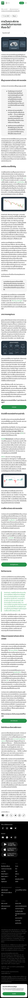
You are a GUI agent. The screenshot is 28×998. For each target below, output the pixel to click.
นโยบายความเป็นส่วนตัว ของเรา (17, 989)
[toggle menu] (26, 3)
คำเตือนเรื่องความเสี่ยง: (6, 976)
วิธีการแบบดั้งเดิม (13, 650)
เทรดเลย (14, 407)
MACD (3, 457)
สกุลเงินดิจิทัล (17, 672)
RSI (7, 680)
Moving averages (17, 301)
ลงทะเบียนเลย (14, 721)
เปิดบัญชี (21, 3)
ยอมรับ (14, 994)
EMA (22, 433)
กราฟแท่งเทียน (20, 182)
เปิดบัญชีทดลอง (14, 565)
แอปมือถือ (11, 538)
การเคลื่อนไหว (12, 520)
